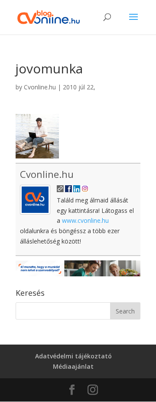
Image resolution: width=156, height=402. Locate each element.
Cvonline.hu (40, 87)
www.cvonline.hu (85, 220)
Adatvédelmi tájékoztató (73, 356)
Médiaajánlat (73, 366)
